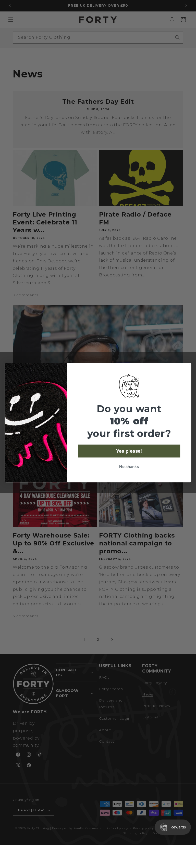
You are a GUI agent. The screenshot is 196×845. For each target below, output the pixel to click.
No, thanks (129, 466)
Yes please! (129, 451)
